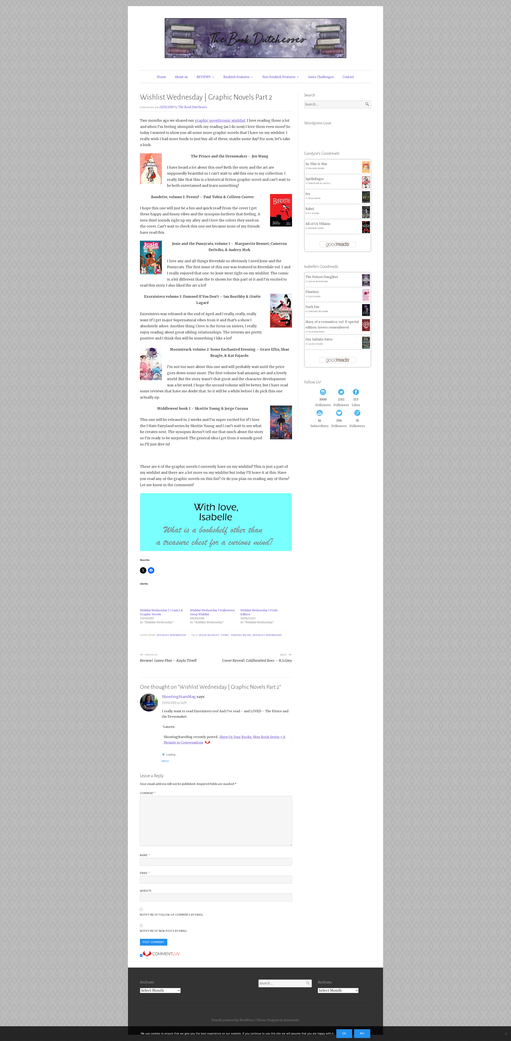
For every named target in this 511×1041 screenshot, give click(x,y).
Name (145, 855)
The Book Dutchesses (192, 107)
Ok (344, 1033)
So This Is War (316, 164)
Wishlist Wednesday (171, 635)
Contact (348, 77)
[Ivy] (366, 202)
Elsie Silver (314, 297)
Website (146, 891)
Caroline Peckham (318, 312)
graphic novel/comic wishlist (220, 120)
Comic (225, 635)
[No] (506, 1034)
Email (145, 873)
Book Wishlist (209, 635)
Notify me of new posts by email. (164, 931)
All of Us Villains (317, 224)
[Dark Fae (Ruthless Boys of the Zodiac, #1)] (366, 315)
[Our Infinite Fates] (366, 347)
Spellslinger (314, 179)
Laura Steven (315, 344)
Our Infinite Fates (319, 339)
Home (161, 77)
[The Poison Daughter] (366, 285)
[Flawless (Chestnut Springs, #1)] (366, 300)
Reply (165, 761)
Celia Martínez (316, 332)
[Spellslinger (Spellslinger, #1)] (366, 187)
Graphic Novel (241, 635)
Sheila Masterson (318, 282)
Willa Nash (314, 198)
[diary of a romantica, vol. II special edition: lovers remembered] (366, 330)
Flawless (312, 292)
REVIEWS (204, 77)
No (362, 1033)
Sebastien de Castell (319, 183)
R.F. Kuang (313, 213)
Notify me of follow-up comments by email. (172, 914)
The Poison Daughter (321, 277)
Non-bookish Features (278, 77)
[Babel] (366, 217)
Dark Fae (312, 307)
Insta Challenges (321, 77)
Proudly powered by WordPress (233, 1020)
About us (181, 77)
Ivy (307, 194)
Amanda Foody (316, 228)
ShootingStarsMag (179, 696)
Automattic (291, 1020)
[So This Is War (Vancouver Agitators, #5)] (366, 172)
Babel (309, 209)
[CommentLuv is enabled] (161, 955)
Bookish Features (236, 77)
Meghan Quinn (316, 168)
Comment (148, 793)
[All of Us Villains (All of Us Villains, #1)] (366, 232)
